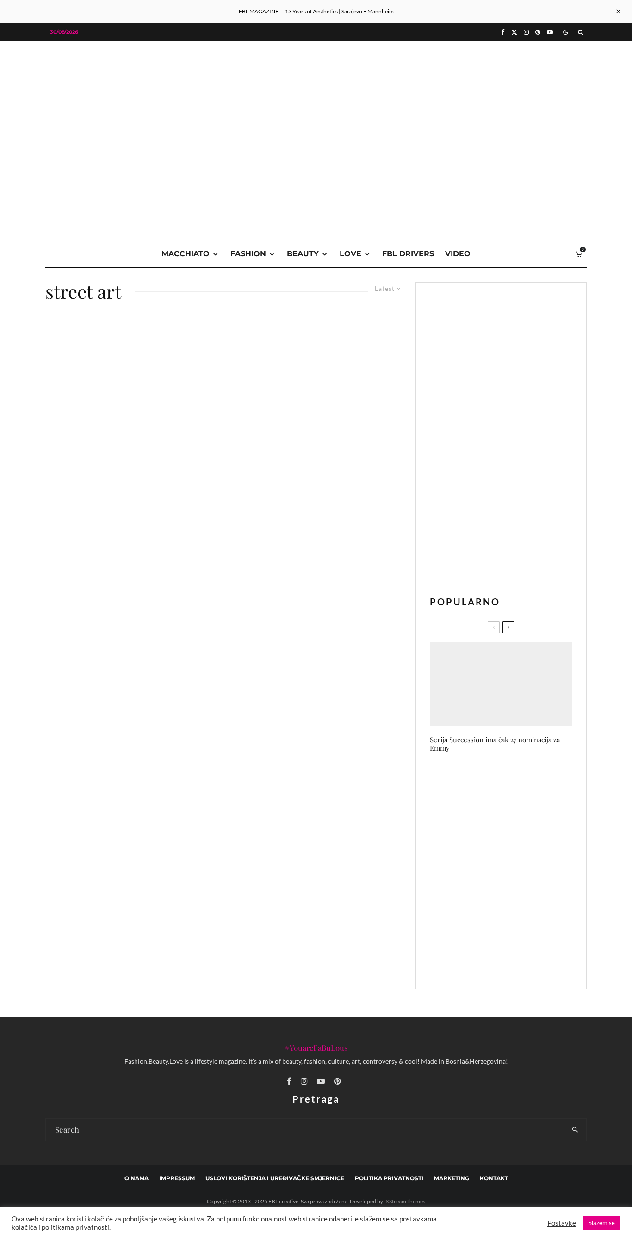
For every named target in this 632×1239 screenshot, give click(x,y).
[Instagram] (526, 32)
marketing (451, 1178)
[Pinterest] (538, 32)
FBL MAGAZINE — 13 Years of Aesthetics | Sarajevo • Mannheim (316, 11)
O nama (136, 1178)
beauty (303, 253)
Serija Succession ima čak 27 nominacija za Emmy (495, 743)
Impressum (177, 1178)
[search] (575, 1130)
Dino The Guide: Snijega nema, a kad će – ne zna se (519, 828)
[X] (514, 32)
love (350, 253)
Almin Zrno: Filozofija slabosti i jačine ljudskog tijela (516, 871)
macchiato (185, 253)
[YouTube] (550, 32)
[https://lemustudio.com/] (316, 107)
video (458, 253)
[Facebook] (503, 32)
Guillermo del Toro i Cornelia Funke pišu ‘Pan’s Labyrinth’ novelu (514, 915)
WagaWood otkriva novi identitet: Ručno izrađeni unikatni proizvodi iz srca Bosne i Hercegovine (519, 782)
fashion (248, 253)
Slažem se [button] (602, 1223)
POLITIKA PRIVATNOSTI (389, 1178)
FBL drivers (408, 253)
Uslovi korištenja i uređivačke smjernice (274, 1178)
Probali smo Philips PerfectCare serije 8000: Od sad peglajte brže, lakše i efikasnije (518, 959)
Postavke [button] (561, 1223)
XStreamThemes (405, 1201)
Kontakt (494, 1178)
